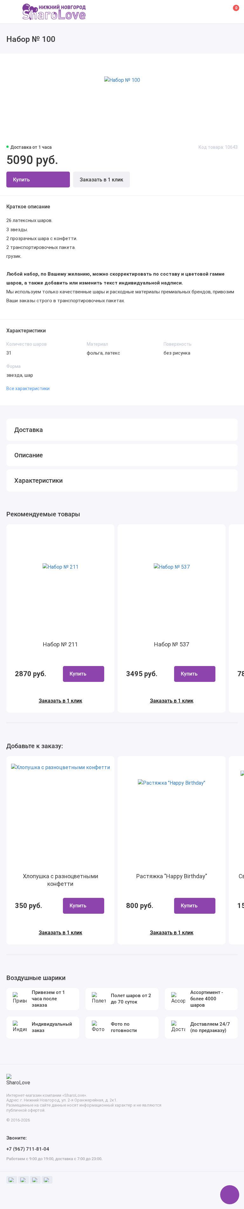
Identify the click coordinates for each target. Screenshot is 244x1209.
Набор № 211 (60, 644)
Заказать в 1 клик (101, 180)
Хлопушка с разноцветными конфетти (60, 880)
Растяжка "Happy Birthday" (171, 876)
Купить (78, 674)
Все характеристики (28, 388)
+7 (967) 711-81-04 (27, 1149)
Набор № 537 (171, 644)
